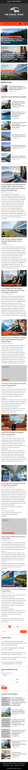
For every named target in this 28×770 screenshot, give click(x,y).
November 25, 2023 (10, 436)
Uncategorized (4, 51)
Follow (26, 24)
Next (17, 626)
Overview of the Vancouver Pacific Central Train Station (13, 384)
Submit (4, 688)
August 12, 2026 (10, 60)
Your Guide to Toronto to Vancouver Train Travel (19, 146)
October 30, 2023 (10, 540)
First (17, 679)
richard (4, 60)
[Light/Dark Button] (19, 23)
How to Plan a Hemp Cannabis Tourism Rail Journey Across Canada (12, 75)
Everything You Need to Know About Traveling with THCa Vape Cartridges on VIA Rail (18, 104)
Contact (22, 765)
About (12, 765)
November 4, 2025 (12, 91)
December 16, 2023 (10, 387)
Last (17, 682)
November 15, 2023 (16, 159)
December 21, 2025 (16, 107)
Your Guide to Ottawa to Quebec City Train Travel (19, 156)
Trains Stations (12, 70)
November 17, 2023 (16, 148)
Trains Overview (18, 36)
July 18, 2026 (9, 78)
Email (3, 685)
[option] (14, 37)
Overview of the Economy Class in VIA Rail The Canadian (13, 484)
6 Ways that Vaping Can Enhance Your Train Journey (12, 433)
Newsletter (17, 765)
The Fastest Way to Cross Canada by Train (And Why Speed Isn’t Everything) (13, 40)
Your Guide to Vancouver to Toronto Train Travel (19, 135)
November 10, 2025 (16, 118)
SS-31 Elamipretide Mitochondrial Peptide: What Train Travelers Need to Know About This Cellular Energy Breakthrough (14, 56)
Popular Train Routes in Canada (7, 36)
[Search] (23, 23)
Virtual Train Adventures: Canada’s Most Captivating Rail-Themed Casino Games (17, 88)
